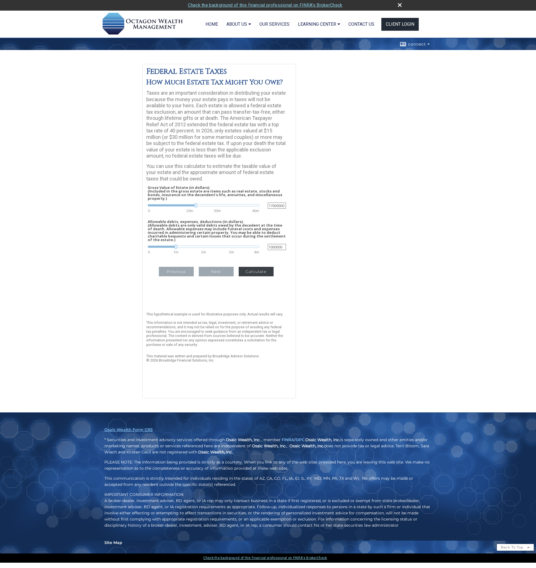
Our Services (274, 24)
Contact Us (361, 24)
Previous (176, 271)
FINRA (288, 439)
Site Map (113, 542)
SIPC (300, 439)
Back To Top (513, 547)
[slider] (203, 205)
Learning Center (317, 24)
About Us (236, 24)
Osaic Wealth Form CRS (128, 429)
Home (211, 24)
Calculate (256, 271)
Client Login (400, 24)
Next (216, 271)
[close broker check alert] (400, 5)
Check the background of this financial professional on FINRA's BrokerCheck (265, 5)
